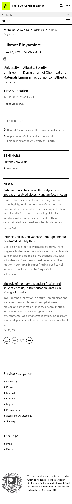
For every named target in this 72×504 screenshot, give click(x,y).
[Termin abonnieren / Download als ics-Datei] (36, 58)
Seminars (39, 29)
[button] (6, 340)
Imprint (10, 404)
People (10, 387)
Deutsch (10, 449)
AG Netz (24, 29)
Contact (10, 398)
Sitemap (10, 421)
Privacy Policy (13, 409)
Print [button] (9, 443)
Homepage (9, 29)
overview (12, 168)
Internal (10, 392)
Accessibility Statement (19, 415)
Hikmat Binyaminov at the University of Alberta (35, 130)
